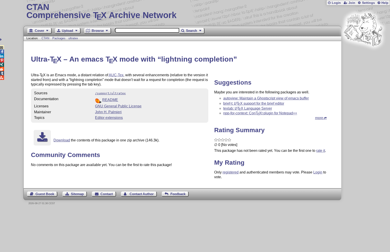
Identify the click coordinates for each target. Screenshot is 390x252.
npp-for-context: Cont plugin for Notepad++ (260, 113)
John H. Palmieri (108, 112)
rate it (320, 151)
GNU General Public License (118, 106)
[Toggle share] (1, 39)
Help (384, 3)
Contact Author (142, 194)
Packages (59, 38)
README (110, 100)
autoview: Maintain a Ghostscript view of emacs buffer (266, 98)
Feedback (178, 194)
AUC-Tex (116, 75)
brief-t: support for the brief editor (253, 103)
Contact (106, 194)
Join (351, 3)
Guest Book (44, 194)
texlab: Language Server (247, 108)
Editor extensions (109, 118)
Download (61, 140)
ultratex (73, 38)
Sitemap (77, 194)
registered (231, 172)
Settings (368, 3)
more (319, 118)
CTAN (45, 38)
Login (336, 3)
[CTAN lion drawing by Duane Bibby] (363, 55)
